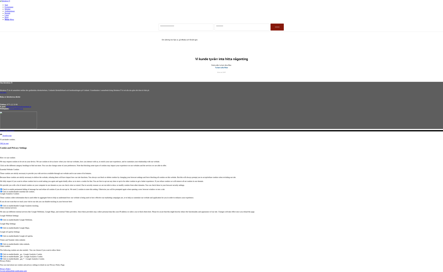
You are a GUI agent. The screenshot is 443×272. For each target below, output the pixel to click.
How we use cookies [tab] (7, 158)
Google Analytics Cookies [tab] (9, 194)
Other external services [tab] (8, 208)
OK (1, 143)
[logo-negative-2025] (18, 128)
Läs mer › (3, 92)
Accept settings (5, 271)
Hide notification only (19, 271)
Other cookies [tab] (5, 246)
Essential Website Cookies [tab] (9, 169)
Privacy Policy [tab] (5, 261)
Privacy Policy (5, 269)
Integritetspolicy (10, 130)
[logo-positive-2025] (5, 1)
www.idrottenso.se (16, 109)
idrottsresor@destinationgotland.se (18, 107)
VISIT (224, 72)
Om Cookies (3, 130)
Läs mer (6, 143)
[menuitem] (224, 5)
